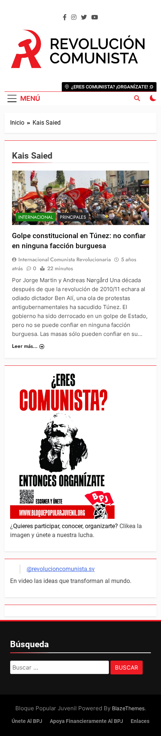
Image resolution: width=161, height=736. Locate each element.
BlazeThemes (128, 708)
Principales (73, 217)
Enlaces (140, 721)
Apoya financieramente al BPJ (86, 721)
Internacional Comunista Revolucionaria (64, 259)
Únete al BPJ (27, 721)
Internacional (35, 217)
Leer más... (24, 346)
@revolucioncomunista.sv (61, 569)
